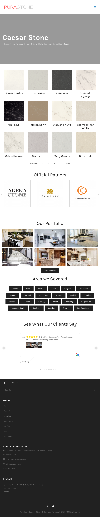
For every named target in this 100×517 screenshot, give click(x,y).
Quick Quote (8, 421)
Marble (6, 491)
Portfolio (7, 426)
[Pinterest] (52, 506)
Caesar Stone (58, 44)
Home (6, 44)
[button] (1, 193)
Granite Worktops (10, 488)
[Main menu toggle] (95, 6)
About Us (7, 411)
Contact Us (8, 436)
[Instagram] (47, 506)
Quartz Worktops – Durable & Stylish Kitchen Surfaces (30, 44)
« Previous (34, 164)
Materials (7, 416)
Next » (67, 164)
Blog (5, 431)
